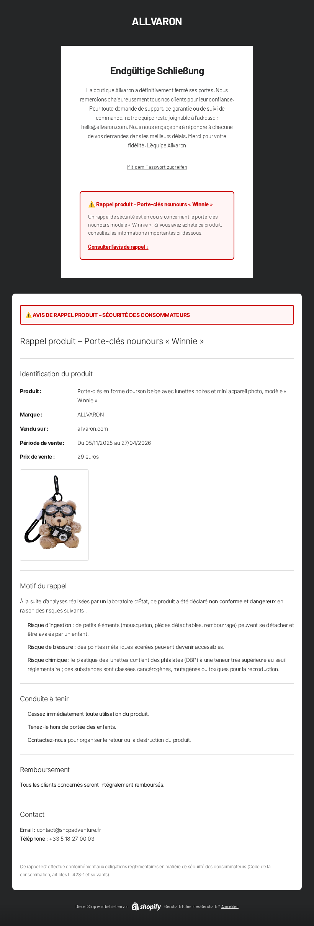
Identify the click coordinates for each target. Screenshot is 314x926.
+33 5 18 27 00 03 (71, 838)
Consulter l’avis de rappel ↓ (118, 246)
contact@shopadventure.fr (69, 829)
